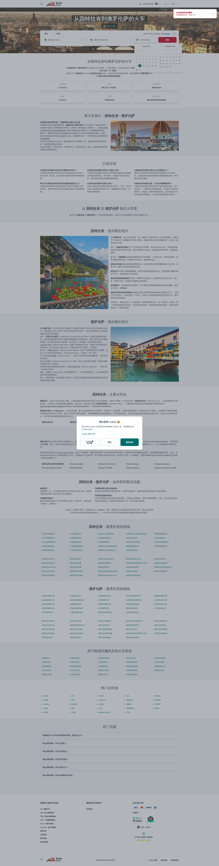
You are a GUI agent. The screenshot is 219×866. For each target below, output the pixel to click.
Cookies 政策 (87, 429)
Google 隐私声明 (88, 434)
